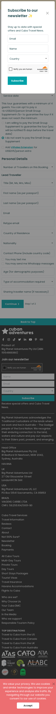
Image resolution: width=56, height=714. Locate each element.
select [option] (13, 59)
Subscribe (17, 80)
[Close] (47, 13)
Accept (28, 705)
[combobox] (28, 58)
